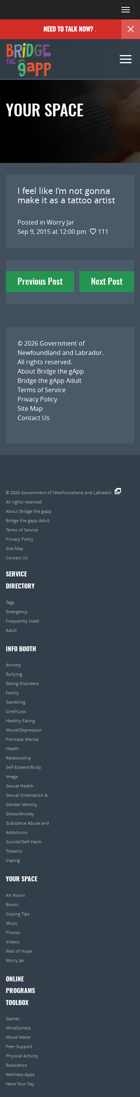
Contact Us (34, 418)
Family (12, 693)
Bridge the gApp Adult (50, 380)
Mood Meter (18, 1037)
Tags (10, 602)
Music (12, 923)
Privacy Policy (37, 399)
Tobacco (14, 851)
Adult (11, 630)
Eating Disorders (22, 683)
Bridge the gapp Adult (28, 520)
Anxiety (13, 665)
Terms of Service (42, 390)
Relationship (18, 758)
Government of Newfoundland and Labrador (66, 492)
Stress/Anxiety (20, 814)
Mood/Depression (24, 730)
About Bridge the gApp (51, 371)
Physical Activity (22, 1056)
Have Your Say (20, 1084)
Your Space (21, 879)
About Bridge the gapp (28, 511)
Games (12, 1018)
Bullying (14, 674)
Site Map (30, 408)
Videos (12, 942)
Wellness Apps (20, 1074)
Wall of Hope (19, 951)
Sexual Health (19, 786)
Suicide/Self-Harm (24, 841)
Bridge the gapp (28, 60)
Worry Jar (15, 960)
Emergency (17, 611)
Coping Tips (18, 914)
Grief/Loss (16, 711)
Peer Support (19, 1046)
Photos (13, 932)
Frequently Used (22, 621)
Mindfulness (18, 1028)
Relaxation (16, 1065)
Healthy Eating (20, 720)
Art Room (15, 895)
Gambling (15, 702)
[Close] (130, 29)
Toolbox (17, 1003)
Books (12, 904)
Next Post (106, 282)
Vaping (13, 860)
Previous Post (40, 282)
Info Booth (21, 649)
